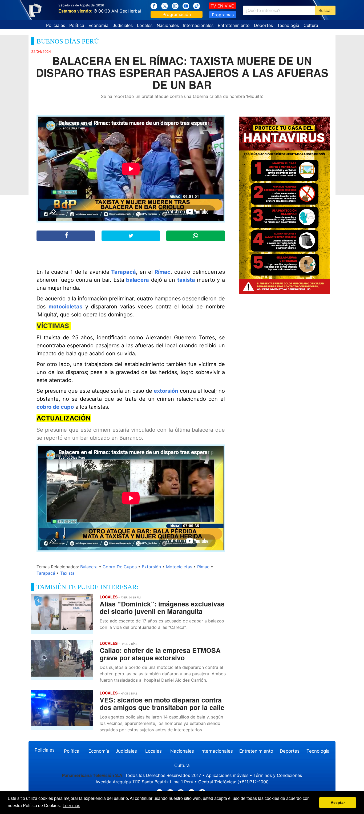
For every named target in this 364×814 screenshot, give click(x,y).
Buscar (325, 10)
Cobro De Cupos (120, 566)
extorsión (166, 391)
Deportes (263, 25)
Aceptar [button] (338, 802)
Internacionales (198, 25)
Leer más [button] (71, 805)
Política (76, 25)
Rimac (203, 566)
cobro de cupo (55, 407)
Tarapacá (123, 272)
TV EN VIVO (222, 6)
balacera (137, 280)
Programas (223, 14)
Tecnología (288, 25)
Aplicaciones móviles (227, 775)
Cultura (311, 25)
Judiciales (123, 25)
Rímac (163, 272)
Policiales (55, 25)
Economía (98, 25)
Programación (177, 14)
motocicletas (65, 306)
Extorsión (151, 566)
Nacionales (168, 25)
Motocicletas (179, 566)
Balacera (89, 566)
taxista (186, 280)
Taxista (67, 573)
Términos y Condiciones (277, 775)
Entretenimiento (234, 25)
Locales (144, 25)
